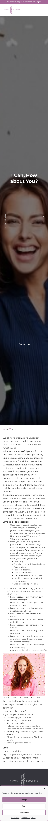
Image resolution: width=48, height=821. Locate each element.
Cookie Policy (15, 818)
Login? (38, 2)
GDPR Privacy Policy (29, 818)
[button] (44, 788)
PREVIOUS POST (5, 221)
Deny (24, 806)
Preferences (24, 812)
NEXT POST (43, 220)
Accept (24, 800)
